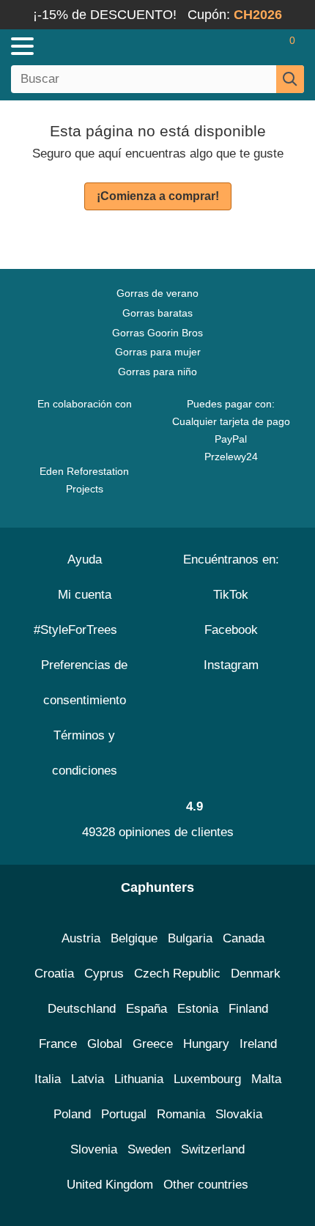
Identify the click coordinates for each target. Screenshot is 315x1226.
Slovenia (93, 1149)
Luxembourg (207, 1079)
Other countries (205, 1185)
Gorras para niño (157, 371)
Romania (181, 1114)
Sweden (149, 1149)
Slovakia (238, 1114)
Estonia (197, 1009)
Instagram (231, 665)
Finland (248, 1009)
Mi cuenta (84, 595)
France (58, 1044)
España (146, 1009)
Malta (266, 1079)
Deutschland (82, 1009)
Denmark (256, 974)
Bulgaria (190, 938)
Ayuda (84, 559)
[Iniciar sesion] (234, 46)
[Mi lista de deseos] (261, 46)
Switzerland (213, 1149)
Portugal (124, 1114)
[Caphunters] (92, 45)
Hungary (206, 1044)
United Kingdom (110, 1185)
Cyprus (104, 974)
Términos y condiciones (84, 753)
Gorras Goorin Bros (157, 333)
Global (104, 1044)
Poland (72, 1114)
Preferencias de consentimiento (84, 682)
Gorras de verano (157, 293)
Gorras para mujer (158, 352)
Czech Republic (177, 974)
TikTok (230, 595)
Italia (47, 1079)
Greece (153, 1044)
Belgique (134, 938)
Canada (243, 938)
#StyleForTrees (79, 630)
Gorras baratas (157, 313)
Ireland (258, 1044)
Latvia (87, 1079)
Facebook (231, 630)
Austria (81, 938)
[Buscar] (290, 79)
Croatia (54, 974)
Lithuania (138, 1079)
